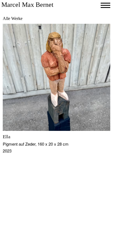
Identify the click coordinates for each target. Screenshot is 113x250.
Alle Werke (12, 18)
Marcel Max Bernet (27, 4)
